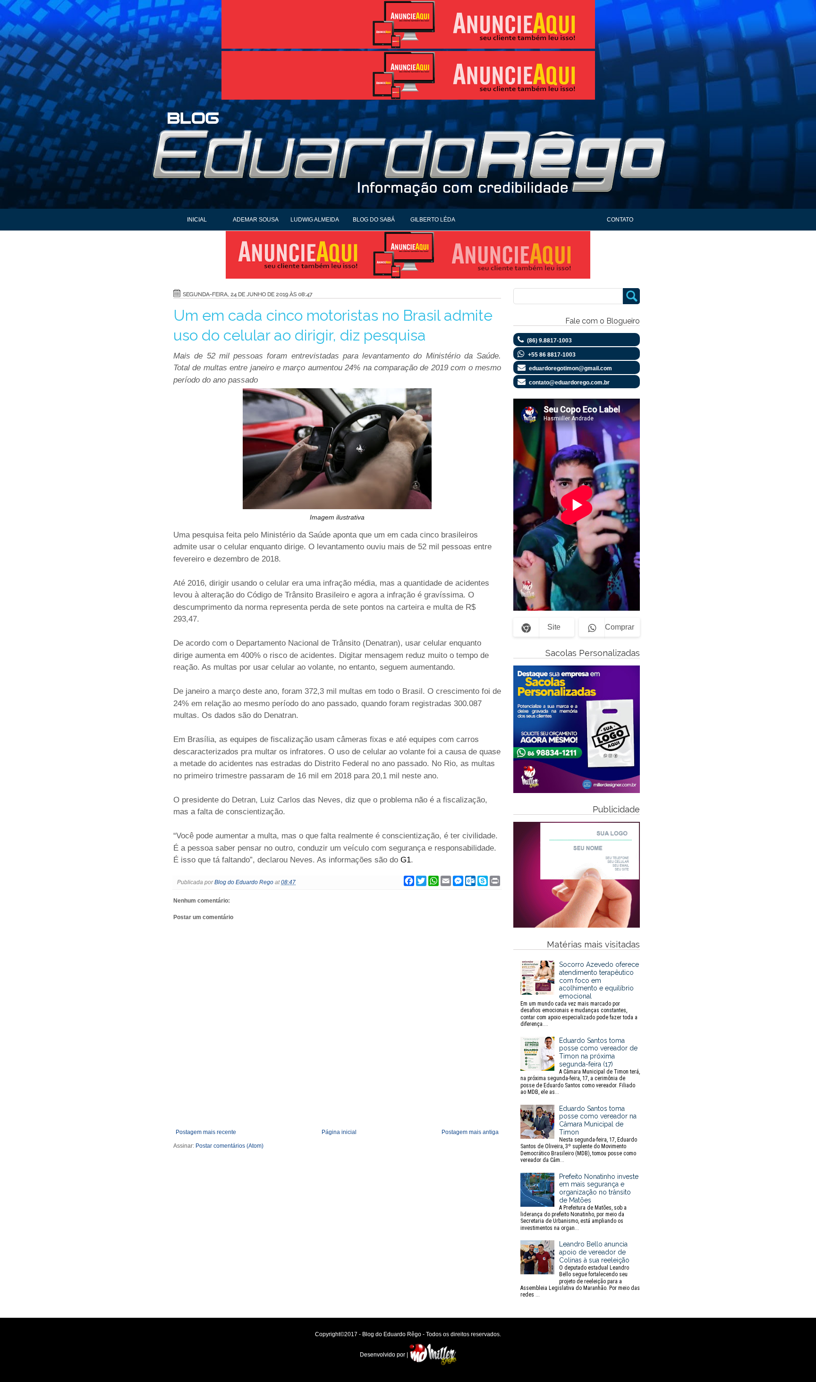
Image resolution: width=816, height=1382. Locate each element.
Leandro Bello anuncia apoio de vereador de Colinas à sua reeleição (580, 1269)
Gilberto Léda (432, 219)
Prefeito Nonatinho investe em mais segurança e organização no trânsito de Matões (579, 1202)
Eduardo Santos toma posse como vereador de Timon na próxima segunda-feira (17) (580, 1066)
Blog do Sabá (374, 219)
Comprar (619, 627)
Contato (620, 219)
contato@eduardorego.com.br (569, 382)
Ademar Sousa (256, 219)
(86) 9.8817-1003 (549, 340)
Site (554, 627)
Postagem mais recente (206, 1132)
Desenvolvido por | (384, 1354)
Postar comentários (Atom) (230, 1146)
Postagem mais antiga (470, 1132)
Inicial (197, 219)
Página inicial (339, 1132)
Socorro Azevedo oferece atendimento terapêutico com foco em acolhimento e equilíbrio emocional (579, 994)
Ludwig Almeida (314, 219)
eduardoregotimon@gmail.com (570, 368)
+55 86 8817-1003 (552, 354)
